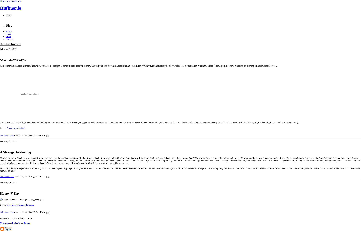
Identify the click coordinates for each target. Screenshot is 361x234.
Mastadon (4, 223)
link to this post (7, 135)
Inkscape (30, 205)
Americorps (12, 128)
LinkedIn (16, 223)
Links (8, 34)
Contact (9, 39)
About (8, 36)
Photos (9, 31)
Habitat (21, 128)
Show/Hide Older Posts (10, 44)
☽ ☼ (9, 15)
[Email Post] (47, 135)
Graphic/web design (16, 205)
